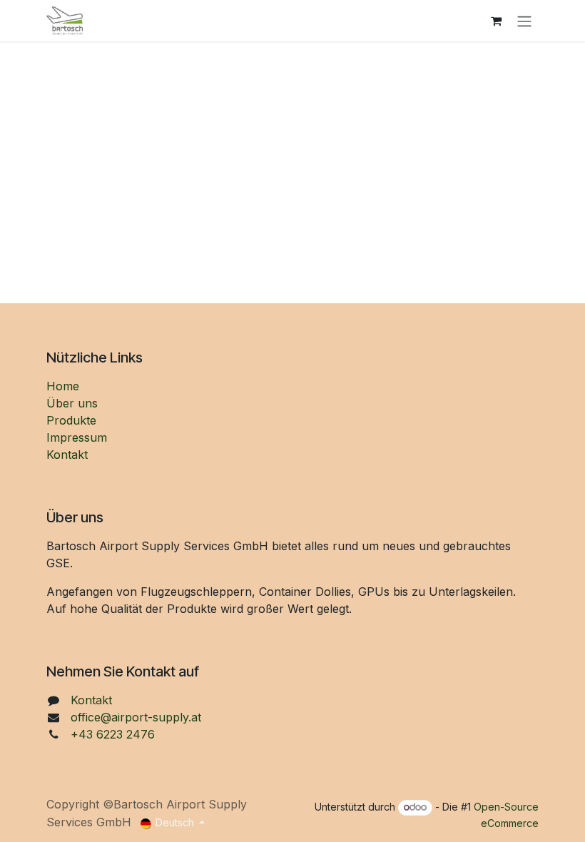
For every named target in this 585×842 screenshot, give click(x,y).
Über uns (72, 403)
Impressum (76, 437)
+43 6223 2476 (113, 734)
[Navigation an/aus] (524, 21)
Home (62, 386)
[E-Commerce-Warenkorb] (496, 20)
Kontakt (67, 454)
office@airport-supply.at (136, 717)
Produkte (71, 420)
